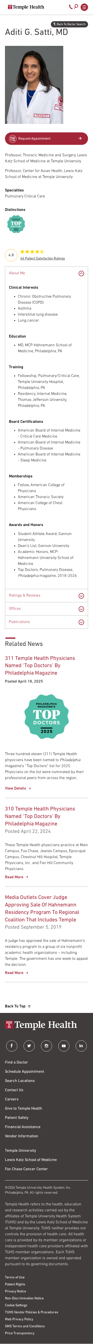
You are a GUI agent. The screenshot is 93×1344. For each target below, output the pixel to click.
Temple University (20, 1151)
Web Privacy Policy (19, 1319)
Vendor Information (21, 1136)
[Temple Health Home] (26, 7)
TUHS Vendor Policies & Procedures (31, 1312)
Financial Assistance (22, 1127)
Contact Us (14, 1090)
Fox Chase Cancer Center (26, 1169)
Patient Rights (15, 1284)
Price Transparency (19, 1333)
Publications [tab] (19, 622)
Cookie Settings (16, 1305)
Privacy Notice (15, 1291)
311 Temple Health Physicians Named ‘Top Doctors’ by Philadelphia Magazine (40, 666)
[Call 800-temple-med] (71, 8)
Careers (12, 1099)
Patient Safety (17, 1118)
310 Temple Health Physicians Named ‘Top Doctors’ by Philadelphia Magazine (40, 816)
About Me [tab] (17, 273)
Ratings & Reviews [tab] (24, 596)
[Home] (46, 1025)
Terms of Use (15, 1277)
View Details (15, 789)
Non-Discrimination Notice (24, 1298)
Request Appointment (34, 139)
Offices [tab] (15, 609)
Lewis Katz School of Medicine (31, 1160)
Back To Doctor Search (71, 24)
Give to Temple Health (23, 1109)
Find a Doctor (16, 1063)
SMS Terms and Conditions (25, 1326)
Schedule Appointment (24, 1072)
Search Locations (20, 1081)
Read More (14, 877)
